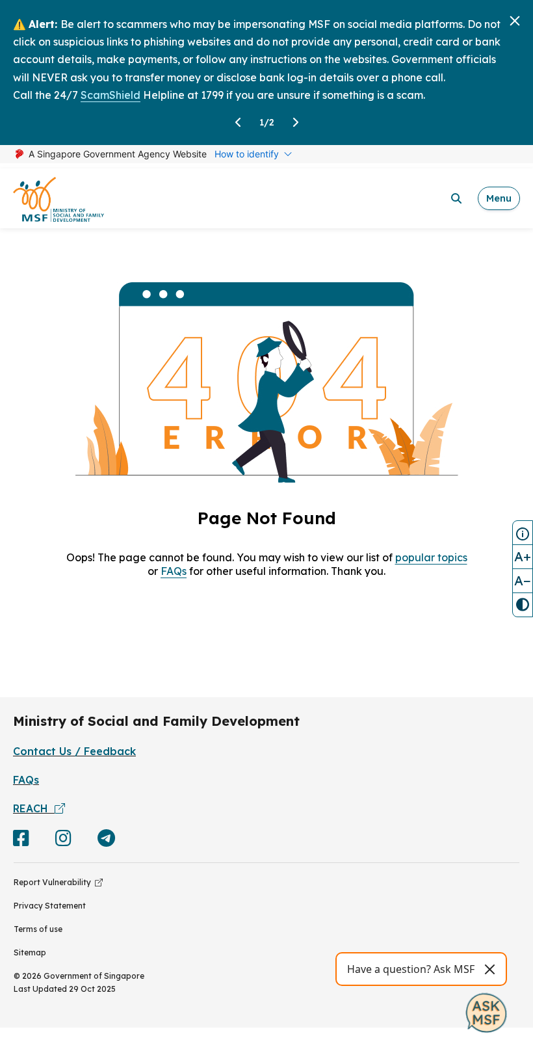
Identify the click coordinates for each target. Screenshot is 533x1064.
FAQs (174, 571)
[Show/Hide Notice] (522, 532)
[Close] (515, 21)
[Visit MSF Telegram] (106, 840)
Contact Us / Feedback (74, 751)
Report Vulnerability (54, 882)
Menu (499, 198)
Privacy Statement (50, 906)
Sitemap (30, 952)
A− (522, 580)
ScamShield (110, 94)
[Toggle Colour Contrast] (522, 604)
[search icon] (456, 198)
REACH (34, 808)
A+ (522, 556)
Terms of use (38, 929)
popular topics (431, 557)
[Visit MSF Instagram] (63, 840)
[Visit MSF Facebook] (21, 840)
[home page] (58, 198)
